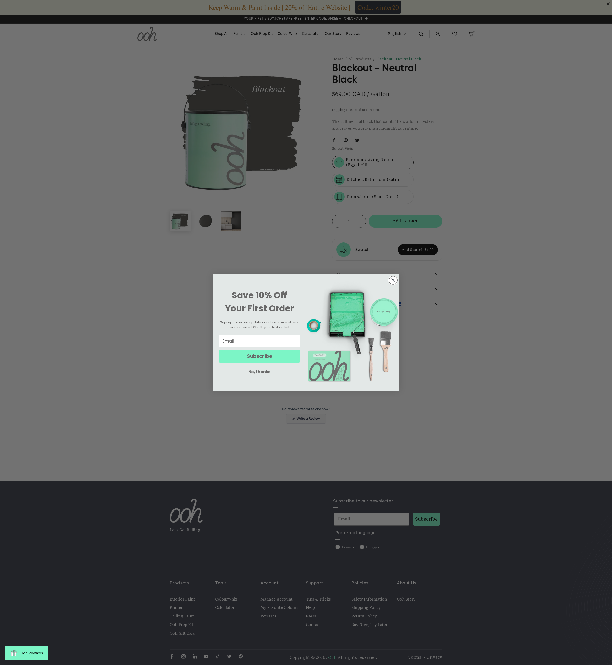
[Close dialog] (393, 280)
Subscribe (259, 356)
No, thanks (259, 372)
